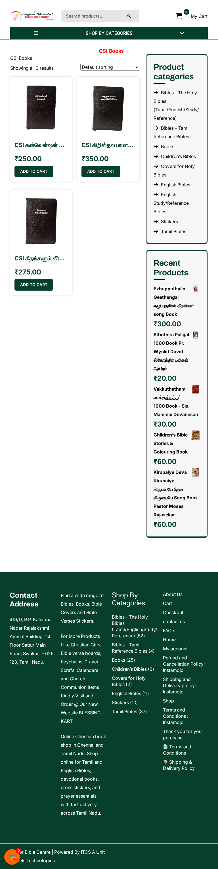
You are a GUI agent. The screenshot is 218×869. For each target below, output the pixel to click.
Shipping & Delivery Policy (179, 765)
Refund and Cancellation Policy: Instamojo (184, 664)
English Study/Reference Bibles (171, 203)
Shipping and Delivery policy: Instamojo (179, 685)
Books (167, 146)
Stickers (169, 221)
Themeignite (194, 852)
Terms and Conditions (177, 750)
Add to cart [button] (33, 171)
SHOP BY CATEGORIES (109, 33)
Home (169, 639)
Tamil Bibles (173, 231)
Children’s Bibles (178, 156)
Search (135, 16)
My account (175, 648)
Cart (167, 603)
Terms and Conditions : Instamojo (175, 716)
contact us (174, 621)
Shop (168, 701)
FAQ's (169, 630)
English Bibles (175, 185)
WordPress (195, 860)
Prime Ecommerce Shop (147, 852)
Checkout (173, 612)
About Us (173, 594)
